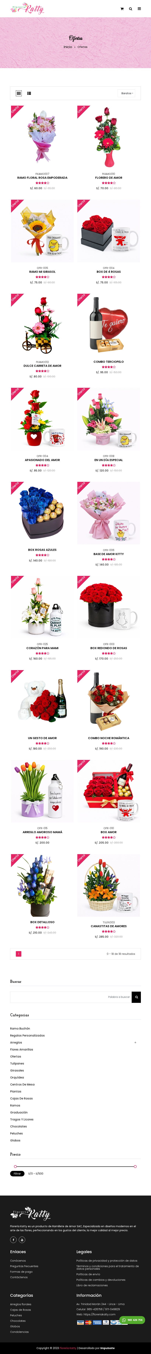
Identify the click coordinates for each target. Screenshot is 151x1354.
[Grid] (19, 93)
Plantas (15, 1091)
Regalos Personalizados (27, 1035)
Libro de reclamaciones (92, 1285)
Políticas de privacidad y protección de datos (106, 1260)
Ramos (15, 1105)
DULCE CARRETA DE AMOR (42, 365)
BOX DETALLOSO (42, 922)
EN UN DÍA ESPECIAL (108, 460)
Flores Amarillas (21, 1049)
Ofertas (15, 1056)
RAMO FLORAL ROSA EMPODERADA (42, 177)
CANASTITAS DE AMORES (109, 926)
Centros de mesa (22, 1084)
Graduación (19, 1112)
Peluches (16, 1133)
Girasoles (17, 1070)
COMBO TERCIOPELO (109, 361)
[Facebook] (13, 1240)
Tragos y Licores (22, 1119)
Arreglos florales (20, 1304)
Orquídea (17, 1077)
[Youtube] (22, 1240)
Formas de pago (21, 1271)
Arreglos (16, 1042)
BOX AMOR (109, 832)
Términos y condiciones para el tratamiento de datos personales (107, 1267)
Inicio (68, 47)
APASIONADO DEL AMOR (42, 460)
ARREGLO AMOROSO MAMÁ (42, 832)
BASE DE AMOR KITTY (109, 554)
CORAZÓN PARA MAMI (42, 648)
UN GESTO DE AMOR (42, 738)
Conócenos (18, 1260)
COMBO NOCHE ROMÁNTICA (108, 738)
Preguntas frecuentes (24, 1266)
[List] (29, 93)
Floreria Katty (68, 1348)
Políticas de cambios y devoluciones (100, 1280)
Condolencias (19, 1332)
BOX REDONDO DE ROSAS (108, 648)
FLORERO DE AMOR (108, 177)
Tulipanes (17, 1063)
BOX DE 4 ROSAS (109, 271)
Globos (15, 1140)
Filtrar (17, 1173)
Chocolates (18, 1126)
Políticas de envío (88, 1274)
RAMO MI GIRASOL (42, 271)
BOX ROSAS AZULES (42, 549)
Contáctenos (19, 1277)
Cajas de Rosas (21, 1098)
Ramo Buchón (20, 1028)
